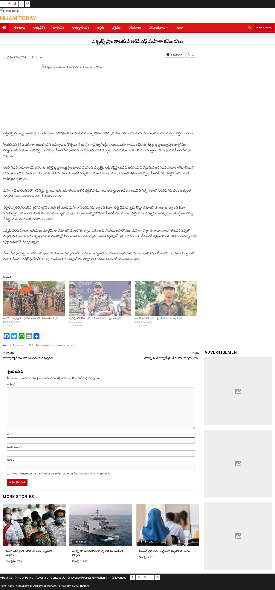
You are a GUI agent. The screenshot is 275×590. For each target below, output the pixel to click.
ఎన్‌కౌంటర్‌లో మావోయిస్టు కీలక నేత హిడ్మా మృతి (158, 317)
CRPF (31, 345)
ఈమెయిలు (14, 447)
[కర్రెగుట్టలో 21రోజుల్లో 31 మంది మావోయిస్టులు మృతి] (100, 298)
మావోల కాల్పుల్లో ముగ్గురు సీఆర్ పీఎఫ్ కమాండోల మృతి (30, 317)
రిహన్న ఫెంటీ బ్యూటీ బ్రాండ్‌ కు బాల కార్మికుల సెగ (171, 355)
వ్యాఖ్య (12, 384)
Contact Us (58, 577)
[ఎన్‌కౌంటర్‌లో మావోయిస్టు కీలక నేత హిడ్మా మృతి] (166, 298)
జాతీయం (58, 27)
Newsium (65, 585)
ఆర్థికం (100, 27)
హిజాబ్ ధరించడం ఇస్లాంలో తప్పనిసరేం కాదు (164, 551)
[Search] (249, 27)
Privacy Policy (24, 577)
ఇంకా (180, 27)
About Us (6, 577)
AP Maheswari (17, 345)
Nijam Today (18, 18)
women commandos (63, 345)
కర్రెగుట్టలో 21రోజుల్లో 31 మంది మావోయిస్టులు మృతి (95, 317)
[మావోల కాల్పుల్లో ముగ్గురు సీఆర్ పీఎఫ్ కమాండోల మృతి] (34, 298)
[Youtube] (15, 4)
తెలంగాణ (19, 27)
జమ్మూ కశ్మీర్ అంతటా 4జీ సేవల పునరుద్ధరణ (28, 355)
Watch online (264, 27)
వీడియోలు (135, 27)
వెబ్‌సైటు (11, 460)
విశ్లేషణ (116, 27)
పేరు (10, 434)
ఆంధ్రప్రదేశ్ (39, 27)
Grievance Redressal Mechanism (88, 577)
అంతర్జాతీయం (80, 27)
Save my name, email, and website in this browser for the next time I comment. (60, 473)
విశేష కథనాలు (157, 27)
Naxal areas (42, 345)
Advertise (42, 577)
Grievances (119, 577)
